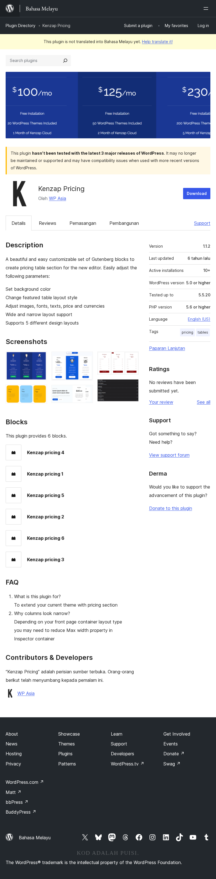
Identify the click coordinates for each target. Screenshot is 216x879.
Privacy (13, 764)
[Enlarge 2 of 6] (39, 392)
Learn (116, 734)
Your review (161, 402)
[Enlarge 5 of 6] (131, 359)
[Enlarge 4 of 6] (85, 392)
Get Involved (176, 734)
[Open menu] (207, 8)
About (12, 734)
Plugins (65, 753)
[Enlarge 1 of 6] (39, 359)
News (11, 744)
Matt (13, 792)
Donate (173, 753)
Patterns (67, 764)
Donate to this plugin (170, 508)
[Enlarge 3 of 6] (85, 359)
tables (203, 332)
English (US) (199, 319)
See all (203, 402)
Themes (66, 744)
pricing (187, 332)
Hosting (14, 753)
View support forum (169, 455)
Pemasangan (82, 223)
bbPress (17, 802)
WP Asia (57, 198)
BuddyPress (21, 812)
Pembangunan (124, 223)
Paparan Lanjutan (167, 348)
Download (197, 193)
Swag (172, 764)
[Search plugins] (65, 60)
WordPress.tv (127, 764)
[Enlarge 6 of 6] (131, 387)
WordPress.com (25, 782)
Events (170, 744)
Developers (122, 753)
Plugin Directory (20, 25)
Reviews (47, 223)
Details (19, 223)
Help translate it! (157, 41)
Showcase (69, 734)
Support (202, 223)
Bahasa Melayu (35, 837)
